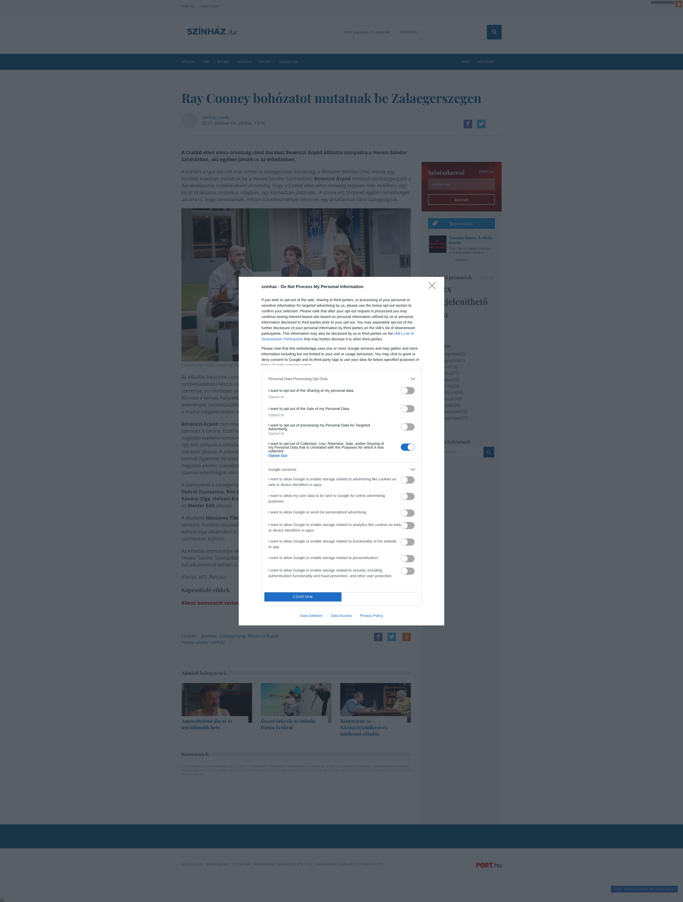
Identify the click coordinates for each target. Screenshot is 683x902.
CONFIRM (303, 597)
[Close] (434, 287)
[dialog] (341, 451)
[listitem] (341, 379)
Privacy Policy (371, 615)
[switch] (408, 390)
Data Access (341, 615)
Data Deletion (311, 615)
